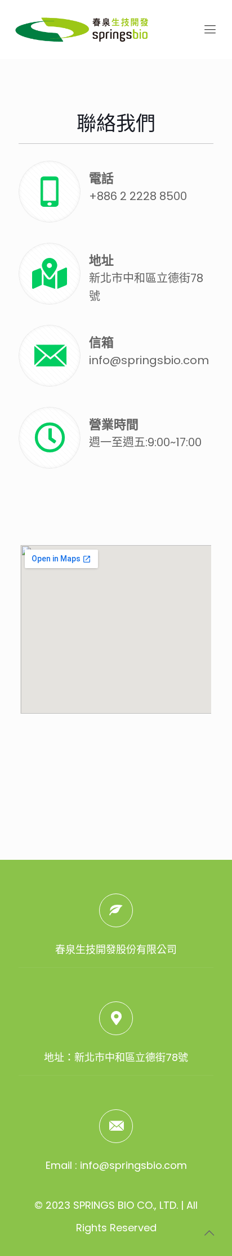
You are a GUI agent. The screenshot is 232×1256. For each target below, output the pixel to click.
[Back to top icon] (209, 1233)
